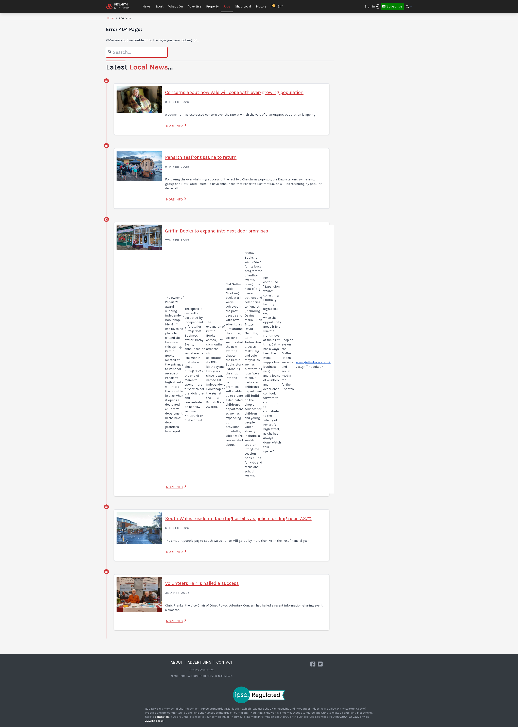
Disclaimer (207, 669)
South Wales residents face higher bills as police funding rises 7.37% (238, 518)
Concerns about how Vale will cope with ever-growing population (234, 92)
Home (110, 18)
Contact (224, 662)
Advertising (199, 662)
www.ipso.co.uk (154, 721)
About (177, 662)
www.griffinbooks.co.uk (313, 362)
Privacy (194, 669)
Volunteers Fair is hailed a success (202, 583)
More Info (174, 126)
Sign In (370, 6)
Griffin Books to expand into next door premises (216, 231)
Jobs (226, 6)
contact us (162, 716)
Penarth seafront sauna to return (201, 157)
